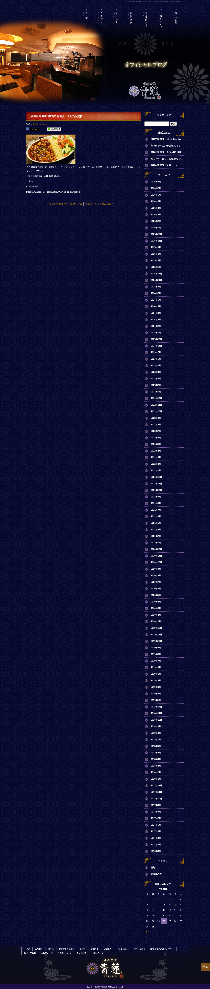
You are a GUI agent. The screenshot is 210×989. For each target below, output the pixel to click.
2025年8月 (156, 247)
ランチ (83, 949)
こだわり (101, 24)
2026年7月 (156, 188)
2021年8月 (156, 503)
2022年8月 (156, 424)
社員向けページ (65, 953)
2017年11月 (156, 792)
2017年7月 (156, 818)
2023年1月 (156, 391)
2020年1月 (156, 621)
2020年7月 (156, 582)
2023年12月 (156, 339)
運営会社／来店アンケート (176, 24)
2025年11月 (156, 241)
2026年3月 (156, 214)
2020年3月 (156, 608)
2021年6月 (156, 516)
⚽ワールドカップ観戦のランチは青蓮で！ (167, 159)
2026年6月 (156, 195)
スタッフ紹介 (122, 949)
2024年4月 (156, 313)
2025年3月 (156, 260)
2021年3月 (156, 529)
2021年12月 (156, 477)
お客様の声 (156, 874)
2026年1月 (156, 227)
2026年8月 (156, 181)
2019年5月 (156, 674)
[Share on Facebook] (27, 129)
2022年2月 (156, 464)
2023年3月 (156, 378)
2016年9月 (156, 851)
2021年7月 (156, 510)
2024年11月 (156, 280)
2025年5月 (156, 254)
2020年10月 (156, 562)
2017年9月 (156, 805)
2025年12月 (156, 234)
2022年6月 (156, 437)
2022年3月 (156, 457)
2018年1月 (156, 779)
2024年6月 (156, 300)
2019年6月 (156, 667)
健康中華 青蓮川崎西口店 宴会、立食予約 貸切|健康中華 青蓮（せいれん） (156, 1)
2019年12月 (156, 628)
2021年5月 (156, 523)
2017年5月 (156, 831)
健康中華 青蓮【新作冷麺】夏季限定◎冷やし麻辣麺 (167, 152)
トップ (86, 24)
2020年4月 (156, 601)
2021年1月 (156, 542)
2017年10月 (156, 798)
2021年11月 (156, 483)
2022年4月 (156, 451)
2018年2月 (156, 772)
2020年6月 (156, 588)
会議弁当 (95, 949)
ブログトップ (164, 115)
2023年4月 (156, 372)
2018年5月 (156, 752)
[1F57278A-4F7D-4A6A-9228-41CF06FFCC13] (50, 162)
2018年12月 (156, 706)
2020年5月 (156, 595)
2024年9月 (156, 286)
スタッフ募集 (30, 953)
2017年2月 (156, 844)
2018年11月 (156, 713)
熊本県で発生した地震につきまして (167, 145)
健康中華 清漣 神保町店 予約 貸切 (64, 203)
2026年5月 (156, 201)
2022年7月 (156, 431)
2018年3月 (156, 766)
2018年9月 (156, 726)
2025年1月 (156, 267)
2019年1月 (156, 700)
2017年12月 (156, 785)
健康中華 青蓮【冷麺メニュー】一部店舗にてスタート (167, 165)
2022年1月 (156, 470)
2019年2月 (156, 693)
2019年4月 (156, 680)
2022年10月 (156, 411)
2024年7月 (156, 293)
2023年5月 (156, 365)
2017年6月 (156, 825)
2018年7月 (156, 739)
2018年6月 (156, 746)
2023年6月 (156, 359)
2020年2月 (156, 615)
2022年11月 (156, 405)
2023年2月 (156, 385)
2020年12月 (156, 549)
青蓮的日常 (146, 24)
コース (51, 949)
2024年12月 (156, 273)
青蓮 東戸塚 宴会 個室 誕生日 (100, 203)
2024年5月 (156, 306)
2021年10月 (156, 490)
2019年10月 (156, 641)
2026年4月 (156, 208)
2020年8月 (156, 575)
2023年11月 (156, 346)
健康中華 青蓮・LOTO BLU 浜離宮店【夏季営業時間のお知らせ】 (167, 139)
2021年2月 (156, 536)
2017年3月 (156, 838)
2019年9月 (156, 647)
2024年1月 (156, 332)
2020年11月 (156, 556)
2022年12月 (156, 398)
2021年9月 (156, 496)
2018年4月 (156, 759)
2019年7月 (156, 661)
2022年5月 (156, 444)
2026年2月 (156, 221)
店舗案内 (131, 24)
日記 (153, 867)
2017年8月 (156, 811)
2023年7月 (156, 352)
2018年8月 (156, 733)
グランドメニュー (67, 949)
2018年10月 (156, 720)
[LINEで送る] (54, 129)
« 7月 (147, 932)
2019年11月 (156, 634)
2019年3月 (156, 687)
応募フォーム (47, 953)
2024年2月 (156, 326)
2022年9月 (156, 418)
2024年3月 (156, 319)
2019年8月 (156, 654)
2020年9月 (156, 569)
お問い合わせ (161, 24)
